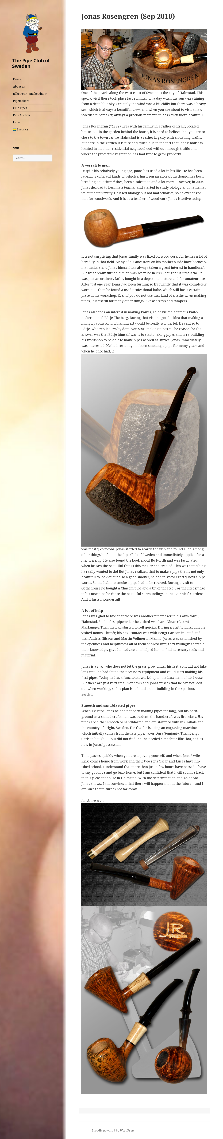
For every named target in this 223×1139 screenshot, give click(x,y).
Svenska (22, 129)
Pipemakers (21, 101)
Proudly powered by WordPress (113, 1130)
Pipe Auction (21, 115)
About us (19, 86)
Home (17, 79)
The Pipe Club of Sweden (31, 63)
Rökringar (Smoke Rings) (30, 94)
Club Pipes (20, 108)
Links (16, 122)
